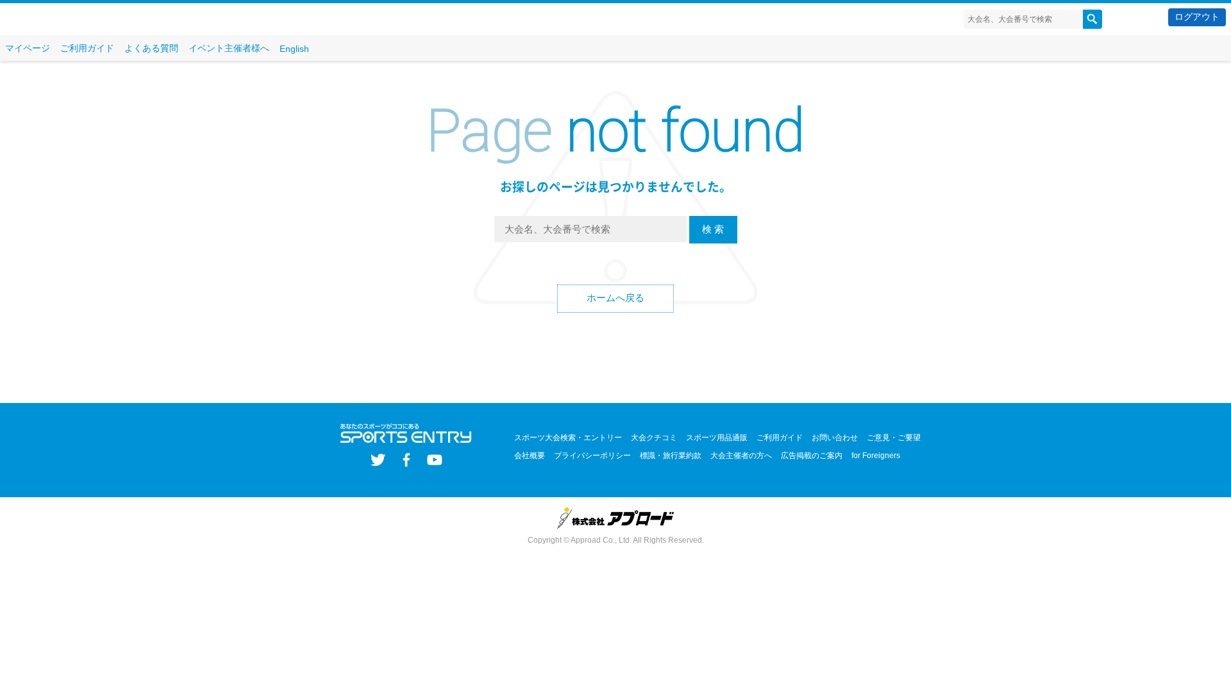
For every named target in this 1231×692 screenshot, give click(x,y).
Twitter (378, 459)
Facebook (406, 459)
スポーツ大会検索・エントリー (568, 437)
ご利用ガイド (87, 48)
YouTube (434, 459)
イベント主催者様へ (228, 48)
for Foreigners (875, 455)
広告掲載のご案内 (811, 455)
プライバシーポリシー (592, 455)
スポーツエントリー (81, 19)
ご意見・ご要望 (894, 437)
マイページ (27, 48)
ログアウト (1197, 17)
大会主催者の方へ (741, 455)
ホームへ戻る (615, 297)
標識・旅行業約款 (670, 455)
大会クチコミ (654, 437)
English (294, 49)
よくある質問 (151, 48)
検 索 (713, 229)
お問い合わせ (835, 437)
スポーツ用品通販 (717, 437)
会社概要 (529, 455)
